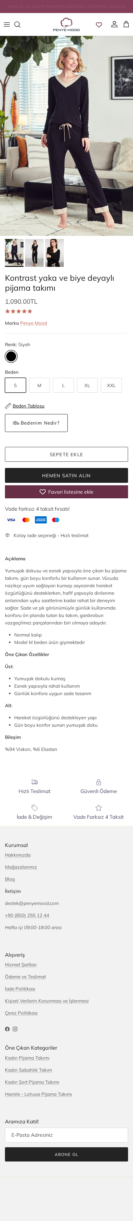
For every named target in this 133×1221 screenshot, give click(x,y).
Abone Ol (66, 1154)
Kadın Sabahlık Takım (28, 1070)
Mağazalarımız (21, 867)
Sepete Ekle (66, 454)
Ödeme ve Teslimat (25, 977)
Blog (10, 879)
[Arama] (20, 24)
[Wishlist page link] (99, 24)
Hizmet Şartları (21, 965)
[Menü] (7, 24)
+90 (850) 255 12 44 (27, 915)
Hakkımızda (18, 855)
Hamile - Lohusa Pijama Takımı (38, 1094)
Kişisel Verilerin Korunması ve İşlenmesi (47, 1001)
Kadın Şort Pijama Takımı (32, 1082)
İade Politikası (20, 989)
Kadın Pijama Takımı (27, 1058)
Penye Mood (33, 323)
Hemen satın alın (66, 475)
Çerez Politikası (21, 1013)
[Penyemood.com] (66, 24)
